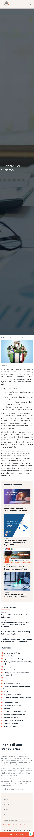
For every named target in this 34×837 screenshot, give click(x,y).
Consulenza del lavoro (13, 670)
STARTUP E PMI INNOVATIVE (15, 712)
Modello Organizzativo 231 (14, 714)
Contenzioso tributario (13, 720)
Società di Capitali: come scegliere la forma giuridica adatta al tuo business (16, 624)
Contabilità (8, 656)
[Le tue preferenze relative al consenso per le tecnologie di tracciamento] (31, 834)
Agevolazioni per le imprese (15, 659)
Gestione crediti (10, 726)
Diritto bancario (10, 692)
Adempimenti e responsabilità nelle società (15, 674)
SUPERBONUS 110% (11, 703)
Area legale (8, 667)
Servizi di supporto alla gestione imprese (16, 699)
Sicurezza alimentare (12, 706)
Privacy (7, 709)
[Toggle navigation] (31, 4)
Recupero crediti (11, 717)
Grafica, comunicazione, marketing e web (16, 663)
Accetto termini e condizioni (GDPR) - (16, 831)
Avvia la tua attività (12, 653)
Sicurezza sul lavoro (12, 678)
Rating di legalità (11, 723)
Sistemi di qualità (11, 681)
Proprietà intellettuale (13, 695)
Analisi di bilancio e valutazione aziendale (15, 688)
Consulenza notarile (12, 684)
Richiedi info (18, 834)
